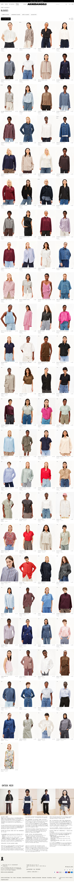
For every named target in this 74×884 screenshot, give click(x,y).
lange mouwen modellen (9, 846)
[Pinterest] (70, 870)
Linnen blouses (5, 14)
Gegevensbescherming (26, 877)
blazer (47, 825)
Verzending (49, 877)
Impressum (44, 877)
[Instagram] (64, 870)
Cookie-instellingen (5, 877)
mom (13, 838)
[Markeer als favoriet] (17, 48)
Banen (14, 877)
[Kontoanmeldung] (69, 4)
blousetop (36, 823)
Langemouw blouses (15, 14)
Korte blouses (25, 14)
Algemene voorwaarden (36, 877)
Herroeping (19, 877)
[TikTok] (67, 870)
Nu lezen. (42, 1)
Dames (2, 7)
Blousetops (34, 14)
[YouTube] (72, 870)
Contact (54, 877)
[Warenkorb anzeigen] (73, 4)
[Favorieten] (71, 4)
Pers (11, 877)
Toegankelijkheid (4, 879)
